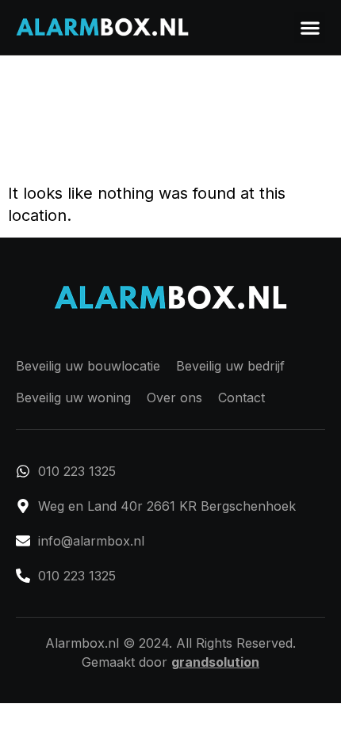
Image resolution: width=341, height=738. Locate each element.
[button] (309, 27)
